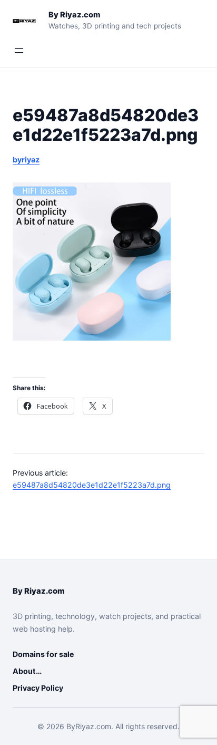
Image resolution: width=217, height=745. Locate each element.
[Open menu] (19, 50)
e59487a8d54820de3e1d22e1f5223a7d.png (92, 484)
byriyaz (26, 159)
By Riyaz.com (74, 15)
